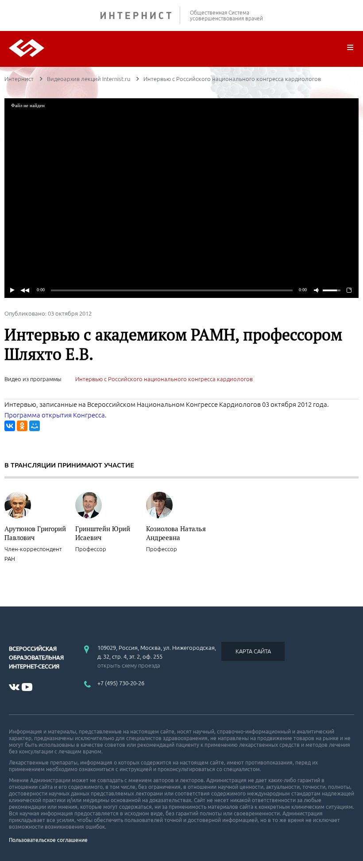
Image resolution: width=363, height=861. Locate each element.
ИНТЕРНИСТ (140, 15)
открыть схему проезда (128, 665)
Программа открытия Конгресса (54, 415)
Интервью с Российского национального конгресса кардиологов (164, 379)
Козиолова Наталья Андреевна (176, 533)
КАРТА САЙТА (253, 651)
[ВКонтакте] (9, 426)
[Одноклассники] (22, 426)
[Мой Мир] (34, 426)
